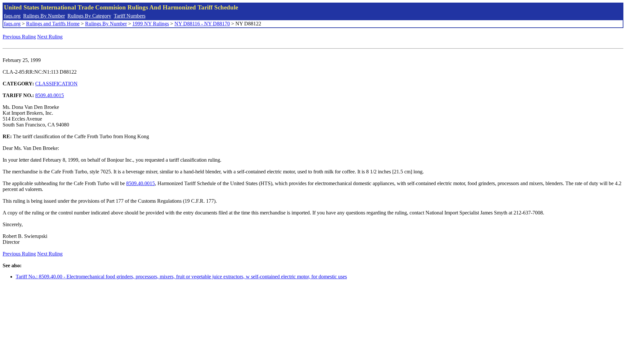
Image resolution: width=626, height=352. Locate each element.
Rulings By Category (89, 16)
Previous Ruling (19, 36)
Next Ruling (50, 36)
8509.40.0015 (49, 95)
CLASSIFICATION (56, 83)
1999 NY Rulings (150, 23)
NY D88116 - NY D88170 (202, 23)
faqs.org (12, 16)
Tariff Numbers (129, 16)
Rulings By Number (44, 16)
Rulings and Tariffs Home (53, 23)
